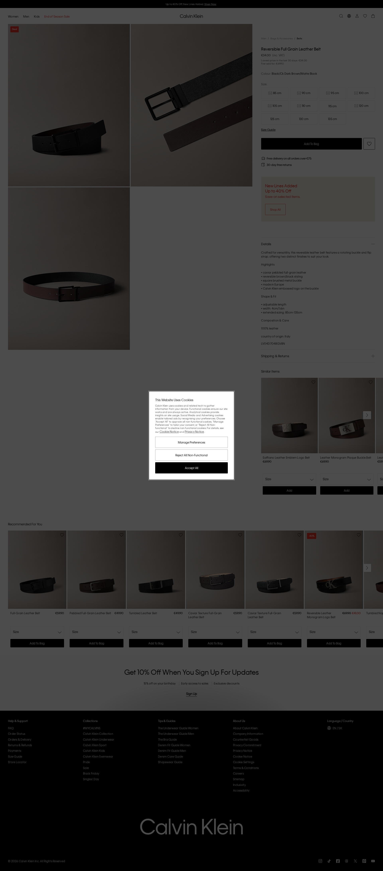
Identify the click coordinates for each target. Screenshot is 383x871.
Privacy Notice (194, 431)
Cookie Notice (169, 431)
